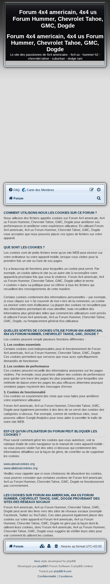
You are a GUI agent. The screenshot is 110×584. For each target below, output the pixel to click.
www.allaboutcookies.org (21, 468)
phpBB (42, 566)
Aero (37, 561)
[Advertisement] (55, 125)
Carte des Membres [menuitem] (40, 190)
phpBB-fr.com (62, 571)
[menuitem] (14, 190)
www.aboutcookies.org (19, 464)
